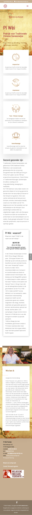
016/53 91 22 (10, 451)
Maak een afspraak (9, 463)
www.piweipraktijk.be (12, 455)
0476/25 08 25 (9, 1)
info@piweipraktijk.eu (15, 453)
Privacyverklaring (8, 458)
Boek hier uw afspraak (16, 17)
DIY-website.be (23, 505)
